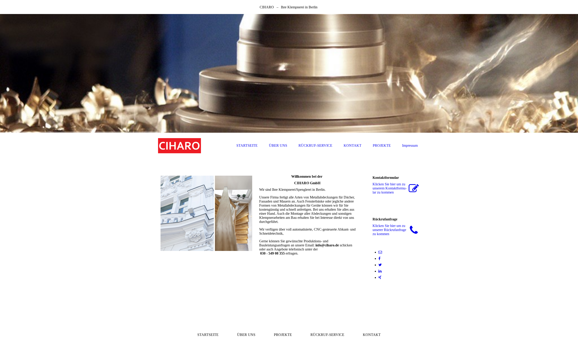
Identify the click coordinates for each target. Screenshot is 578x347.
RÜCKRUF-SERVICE (315, 145)
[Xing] (379, 277)
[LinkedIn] (380, 271)
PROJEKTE (382, 145)
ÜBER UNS (278, 145)
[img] (289, 73)
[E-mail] (380, 252)
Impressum (410, 145)
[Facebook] (379, 258)
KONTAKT (352, 145)
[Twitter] (380, 265)
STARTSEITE (247, 145)
